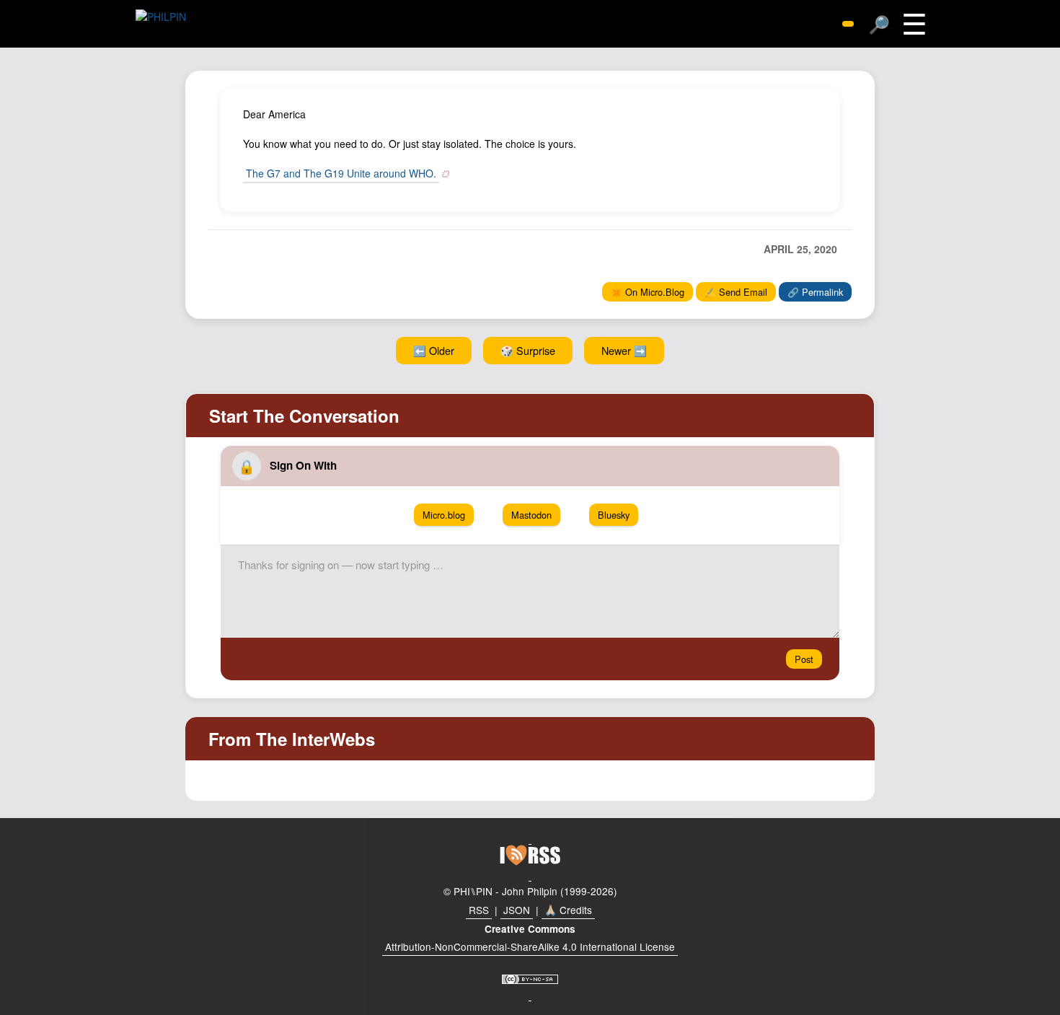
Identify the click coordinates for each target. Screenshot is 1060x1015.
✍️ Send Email (736, 292)
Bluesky (614, 515)
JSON (516, 909)
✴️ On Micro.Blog (647, 292)
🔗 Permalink (815, 292)
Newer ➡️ (624, 350)
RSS (479, 909)
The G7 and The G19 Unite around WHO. (341, 173)
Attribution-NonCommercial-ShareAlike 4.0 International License (530, 946)
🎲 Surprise (527, 350)
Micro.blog (444, 515)
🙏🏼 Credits (568, 909)
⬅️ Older (433, 350)
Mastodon (531, 515)
